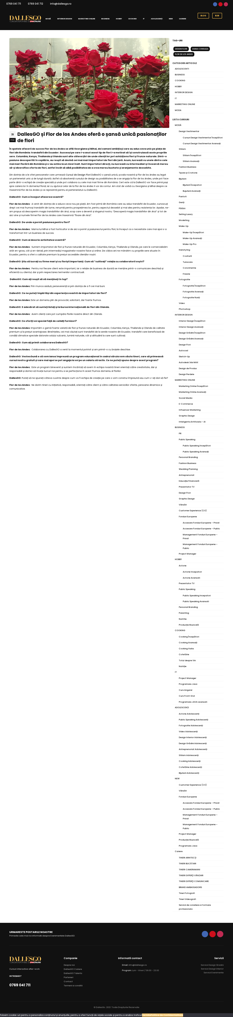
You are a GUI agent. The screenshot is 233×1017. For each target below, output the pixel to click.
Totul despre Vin (187, 660)
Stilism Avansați (191, 161)
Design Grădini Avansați (191, 338)
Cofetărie (184, 654)
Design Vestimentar (189, 131)
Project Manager (187, 553)
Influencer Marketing (190, 409)
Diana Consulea (200, 48)
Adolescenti (182, 68)
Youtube (220, 4)
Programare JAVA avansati (193, 701)
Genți (181, 202)
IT (144, 19)
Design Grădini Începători (192, 332)
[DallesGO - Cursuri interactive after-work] (25, 19)
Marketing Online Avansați (192, 392)
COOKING (132, 19)
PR (180, 433)
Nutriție (182, 666)
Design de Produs (188, 368)
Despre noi (69, 965)
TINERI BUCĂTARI (187, 863)
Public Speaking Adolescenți (193, 719)
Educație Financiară (189, 480)
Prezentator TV (186, 486)
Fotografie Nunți (191, 297)
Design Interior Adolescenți (193, 737)
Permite (146, 1015)
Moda (178, 110)
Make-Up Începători (193, 232)
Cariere (182, 19)
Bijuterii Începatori (192, 184)
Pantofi (183, 196)
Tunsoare (188, 262)
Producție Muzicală (189, 624)
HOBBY (119, 19)
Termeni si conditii (73, 985)
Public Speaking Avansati (196, 601)
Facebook (215, 4)
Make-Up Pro (189, 244)
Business (180, 74)
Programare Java (188, 684)
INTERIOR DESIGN (64, 19)
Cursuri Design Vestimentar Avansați (202, 143)
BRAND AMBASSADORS (190, 887)
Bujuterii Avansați (192, 190)
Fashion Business (187, 166)
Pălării (182, 208)
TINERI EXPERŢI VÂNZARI (191, 875)
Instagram (226, 4)
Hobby (178, 86)
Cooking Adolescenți (190, 761)
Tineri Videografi (187, 899)
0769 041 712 (35, 3)
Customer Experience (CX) (193, 510)
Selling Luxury (186, 214)
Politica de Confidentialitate (167, 1015)
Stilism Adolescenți (189, 755)
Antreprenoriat (186, 475)
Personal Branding (188, 457)
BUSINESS (105, 19)
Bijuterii (182, 178)
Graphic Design (187, 415)
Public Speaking (187, 439)
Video (182, 303)
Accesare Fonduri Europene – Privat (201, 522)
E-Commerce (186, 403)
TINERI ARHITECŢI (187, 857)
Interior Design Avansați (191, 326)
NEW (171, 19)
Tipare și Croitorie (188, 172)
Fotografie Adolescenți (191, 725)
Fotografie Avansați (193, 291)
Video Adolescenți (188, 731)
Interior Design (184, 92)
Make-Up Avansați (192, 238)
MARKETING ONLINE (86, 19)
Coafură (187, 256)
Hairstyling (184, 249)
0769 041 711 (13, 3)
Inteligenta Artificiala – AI (192, 421)
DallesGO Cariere (73, 969)
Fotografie (184, 279)
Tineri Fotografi (187, 893)
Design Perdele (186, 374)
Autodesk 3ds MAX (188, 362)
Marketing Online (185, 104)
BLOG (203, 15)
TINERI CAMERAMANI (189, 869)
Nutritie (183, 618)
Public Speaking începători (197, 445)
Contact (68, 981)
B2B (217, 15)
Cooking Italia (186, 648)
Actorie (182, 565)
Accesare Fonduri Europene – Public (201, 528)
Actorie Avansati (191, 577)
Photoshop (184, 309)
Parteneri (68, 977)
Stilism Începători (192, 155)
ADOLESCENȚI (156, 19)
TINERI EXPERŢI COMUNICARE (194, 881)
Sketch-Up (184, 356)
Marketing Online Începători (193, 386)
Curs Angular (185, 690)
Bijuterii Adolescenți (189, 773)
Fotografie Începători (194, 285)
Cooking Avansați (188, 642)
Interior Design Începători (192, 320)
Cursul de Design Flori (78, 174)
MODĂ (48, 19)
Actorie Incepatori (192, 571)
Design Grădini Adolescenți (193, 743)
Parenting (184, 612)
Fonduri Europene (188, 516)
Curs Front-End (187, 695)
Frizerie (186, 273)
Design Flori (181, 48)
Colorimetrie (189, 267)
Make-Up (183, 226)
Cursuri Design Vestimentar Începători (203, 137)
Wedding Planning (188, 469)
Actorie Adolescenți (189, 713)
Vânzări (183, 504)
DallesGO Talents (73, 973)
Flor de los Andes (184, 54)
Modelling (184, 220)
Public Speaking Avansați (196, 451)
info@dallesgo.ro (60, 3)
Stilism (182, 149)
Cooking (180, 80)
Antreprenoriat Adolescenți (193, 749)
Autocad (183, 350)
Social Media (185, 398)
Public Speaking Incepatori (197, 595)
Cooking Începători (189, 636)
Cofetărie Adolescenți (190, 767)
